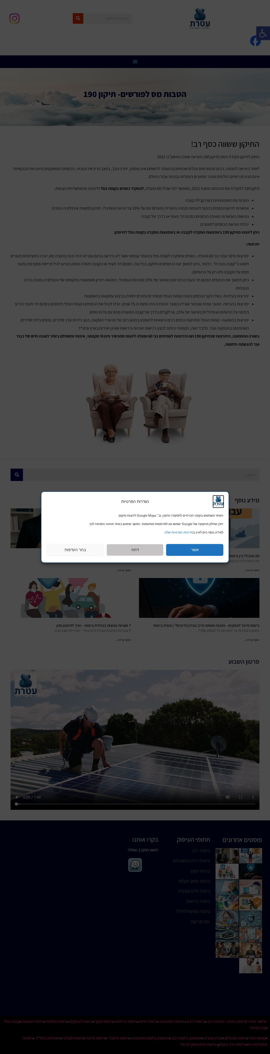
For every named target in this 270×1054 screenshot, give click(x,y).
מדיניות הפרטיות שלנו (179, 532)
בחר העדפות (75, 549)
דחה (135, 549)
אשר (195, 549)
